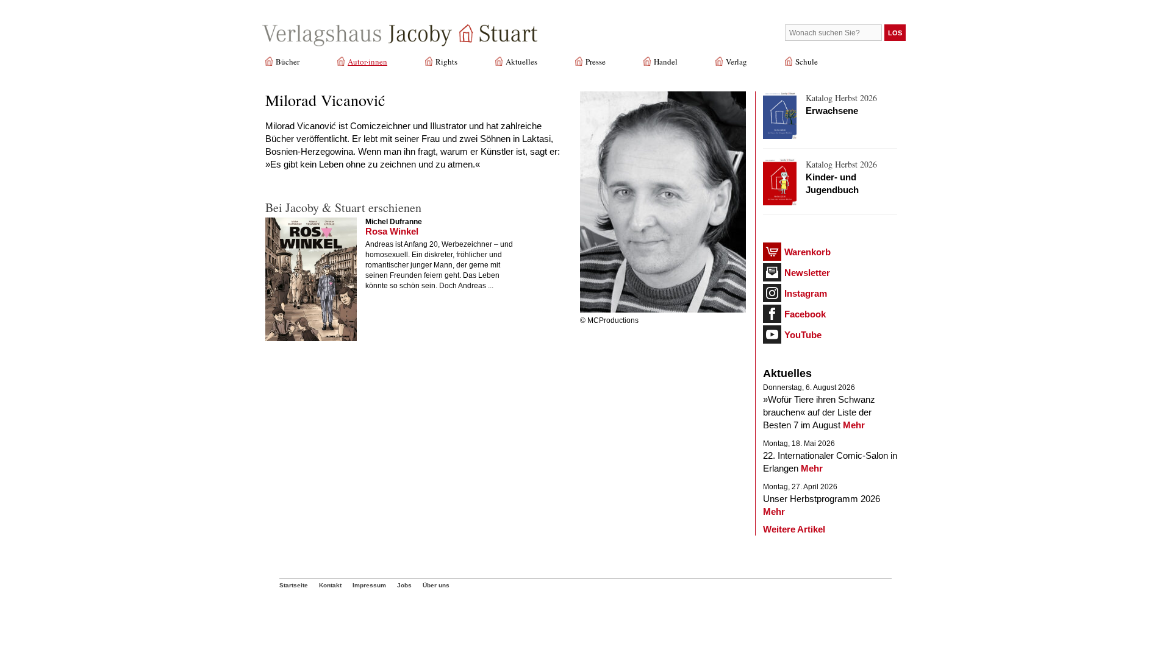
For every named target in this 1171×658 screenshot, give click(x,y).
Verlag (736, 61)
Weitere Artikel (794, 529)
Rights (446, 61)
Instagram (805, 293)
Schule (806, 61)
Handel (666, 61)
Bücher (287, 61)
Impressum (369, 585)
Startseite (293, 585)
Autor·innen (367, 61)
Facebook (805, 314)
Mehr (854, 425)
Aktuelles (521, 61)
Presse (596, 61)
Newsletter (807, 272)
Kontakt (330, 585)
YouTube (803, 335)
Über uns (436, 585)
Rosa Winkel (391, 231)
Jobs (404, 585)
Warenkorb (807, 252)
